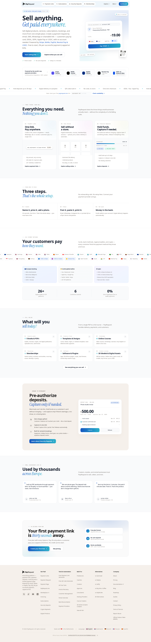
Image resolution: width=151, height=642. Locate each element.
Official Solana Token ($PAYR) (119, 618)
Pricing (115, 580)
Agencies (79, 588)
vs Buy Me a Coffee (100, 588)
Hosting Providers (82, 597)
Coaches (79, 580)
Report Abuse (117, 613)
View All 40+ (80, 610)
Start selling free (30, 55)
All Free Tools (62, 585)
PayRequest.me (45, 588)
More (114, 4)
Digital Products (45, 613)
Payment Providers (64, 606)
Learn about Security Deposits (41, 441)
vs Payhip (98, 580)
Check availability (98, 93)
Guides (115, 597)
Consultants (80, 592)
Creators (79, 584)
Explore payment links (31, 166)
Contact (115, 601)
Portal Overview (63, 598)
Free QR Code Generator (66, 581)
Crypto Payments (45, 609)
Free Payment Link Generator (64, 576)
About (115, 576)
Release (110, 430)
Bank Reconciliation (64, 602)
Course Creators (81, 601)
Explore (106, 4)
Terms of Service (118, 609)
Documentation (117, 584)
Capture (90, 430)
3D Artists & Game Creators (82, 605)
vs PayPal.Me (99, 592)
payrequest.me (63, 93)
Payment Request (46, 580)
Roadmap (116, 592)
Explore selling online (67, 166)
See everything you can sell (74, 367)
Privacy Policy (117, 605)
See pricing (57, 549)
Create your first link (37, 549)
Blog (114, 588)
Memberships (90, 4)
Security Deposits (76, 4)
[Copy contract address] (97, 635)
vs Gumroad (98, 576)
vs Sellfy (97, 584)
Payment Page (45, 584)
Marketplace (44, 592)
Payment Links (49, 4)
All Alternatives (99, 597)
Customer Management (66, 593)
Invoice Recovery (64, 589)
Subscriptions (62, 4)
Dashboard (123, 4)
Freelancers (80, 576)
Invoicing (43, 597)
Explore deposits (102, 166)
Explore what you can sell (53, 55)
